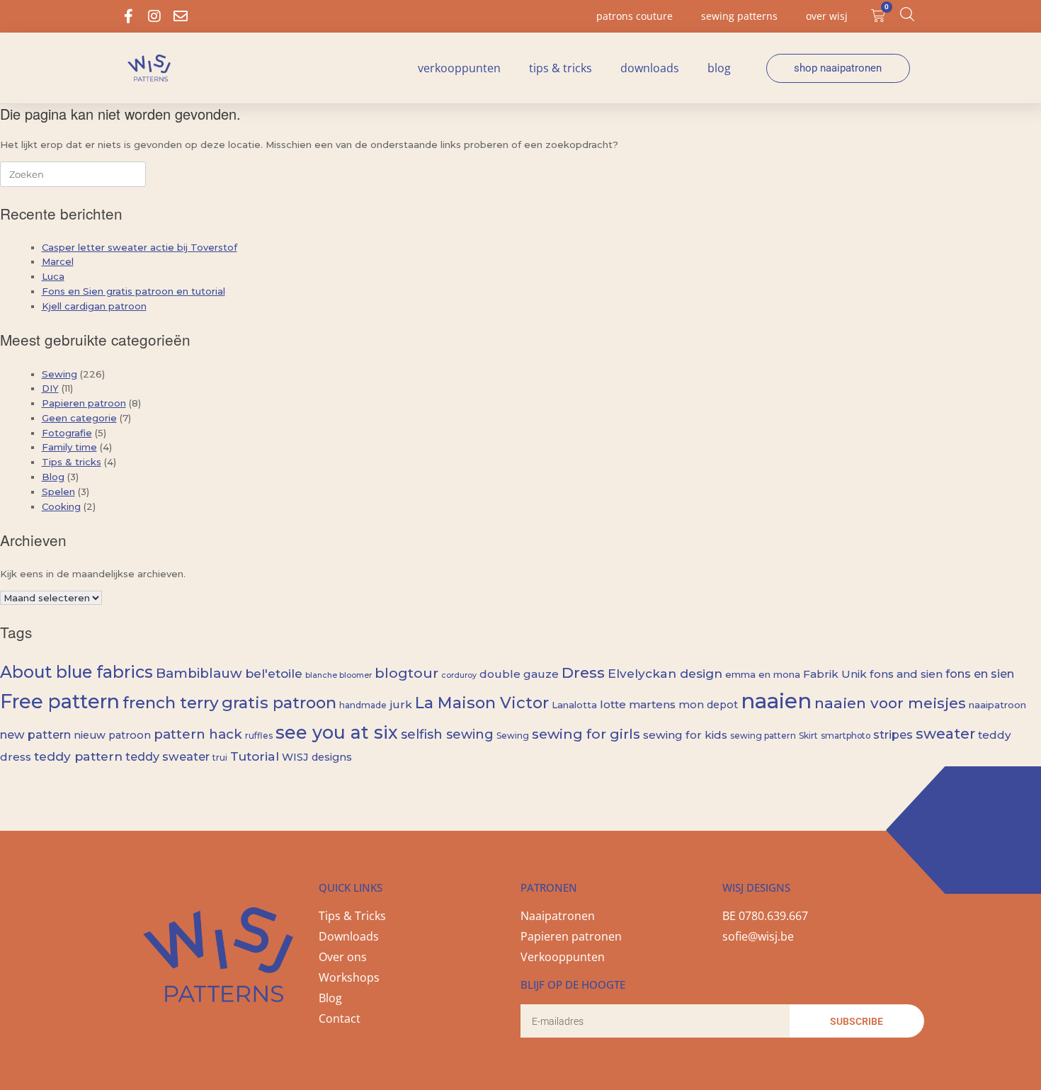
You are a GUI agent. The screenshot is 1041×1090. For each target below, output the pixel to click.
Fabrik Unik (835, 674)
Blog (719, 68)
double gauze (519, 674)
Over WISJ (827, 16)
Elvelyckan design (665, 673)
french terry (171, 703)
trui (219, 757)
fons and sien (906, 674)
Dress (583, 672)
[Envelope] (180, 16)
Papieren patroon (84, 403)
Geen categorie (79, 418)
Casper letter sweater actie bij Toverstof (139, 247)
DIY (50, 388)
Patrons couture (634, 16)
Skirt (808, 735)
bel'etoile (273, 673)
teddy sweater (167, 756)
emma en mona (762, 674)
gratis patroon (279, 703)
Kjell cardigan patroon (94, 306)
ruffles (259, 735)
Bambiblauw (199, 673)
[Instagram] (154, 16)
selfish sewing (447, 734)
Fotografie (67, 432)
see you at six (336, 732)
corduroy (459, 675)
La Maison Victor (482, 703)
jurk (400, 704)
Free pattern (60, 701)
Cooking (61, 506)
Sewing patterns (739, 16)
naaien (776, 700)
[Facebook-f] (128, 16)
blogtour (406, 672)
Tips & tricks (560, 68)
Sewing (59, 374)
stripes (893, 734)
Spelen (58, 491)
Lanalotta (574, 704)
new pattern (35, 734)
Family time (69, 447)
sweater (945, 733)
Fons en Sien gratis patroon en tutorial (133, 291)
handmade (363, 705)
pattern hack (198, 734)
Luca (53, 276)
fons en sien (979, 673)
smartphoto (845, 735)
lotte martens (638, 704)
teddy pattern (78, 756)
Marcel (58, 261)
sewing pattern (763, 735)
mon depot (708, 704)
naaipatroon (997, 704)
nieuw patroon (112, 735)
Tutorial (254, 756)
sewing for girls (586, 733)
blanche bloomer (338, 675)
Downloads (649, 68)
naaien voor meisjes (890, 703)
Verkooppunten (459, 68)
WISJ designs (317, 757)
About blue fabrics (76, 672)
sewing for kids (685, 735)
